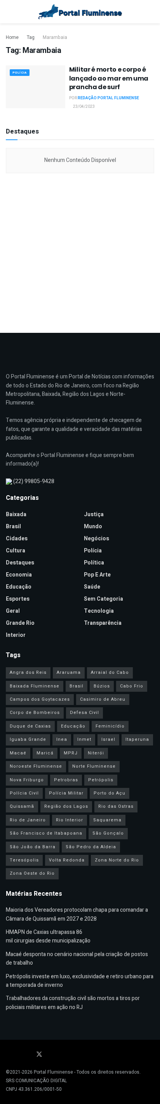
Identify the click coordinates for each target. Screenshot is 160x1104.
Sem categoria (103, 599)
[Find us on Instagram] (28, 1054)
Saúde (92, 587)
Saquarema (107, 820)
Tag (31, 37)
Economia (19, 575)
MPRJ (71, 753)
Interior (16, 635)
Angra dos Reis (28, 672)
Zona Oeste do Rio (32, 873)
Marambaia (55, 37)
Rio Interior (69, 820)
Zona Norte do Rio (117, 860)
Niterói (96, 753)
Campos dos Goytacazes (40, 699)
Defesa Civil (84, 712)
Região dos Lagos (66, 806)
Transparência (103, 623)
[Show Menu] (9, 11)
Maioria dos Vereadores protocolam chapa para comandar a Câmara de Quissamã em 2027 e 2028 (77, 914)
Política (94, 563)
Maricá (45, 753)
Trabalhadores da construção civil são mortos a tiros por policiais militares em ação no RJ (73, 1002)
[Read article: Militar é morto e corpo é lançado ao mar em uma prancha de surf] (35, 86)
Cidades (17, 538)
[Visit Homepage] (80, 11)
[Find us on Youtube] (18, 1054)
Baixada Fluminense (34, 686)
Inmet (84, 739)
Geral (13, 611)
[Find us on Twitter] (39, 1054)
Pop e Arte (97, 575)
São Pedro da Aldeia (91, 847)
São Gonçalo (108, 833)
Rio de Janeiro (28, 820)
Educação (18, 587)
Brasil (13, 526)
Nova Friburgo (27, 780)
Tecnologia (99, 611)
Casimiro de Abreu (102, 699)
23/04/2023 (83, 106)
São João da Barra (33, 847)
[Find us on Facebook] (8, 1054)
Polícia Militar (66, 793)
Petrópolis (100, 780)
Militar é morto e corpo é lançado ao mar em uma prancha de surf (108, 78)
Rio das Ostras (116, 806)
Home (12, 37)
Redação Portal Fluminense (108, 98)
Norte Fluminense (94, 766)
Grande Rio (20, 623)
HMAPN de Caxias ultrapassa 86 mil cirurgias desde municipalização (48, 936)
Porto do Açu (109, 793)
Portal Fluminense (53, 1072)
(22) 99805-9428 (33, 481)
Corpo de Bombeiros (35, 712)
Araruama (69, 672)
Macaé (18, 753)
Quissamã (22, 806)
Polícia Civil (24, 793)
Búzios (102, 686)
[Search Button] (151, 11)
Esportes (18, 599)
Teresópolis (24, 860)
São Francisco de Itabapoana (46, 833)
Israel (108, 739)
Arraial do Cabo (110, 672)
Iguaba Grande (28, 739)
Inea (61, 739)
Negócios (96, 538)
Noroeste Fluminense (36, 766)
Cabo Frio (131, 686)
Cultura (15, 551)
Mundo (93, 526)
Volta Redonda (67, 860)
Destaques (20, 563)
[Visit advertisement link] (80, 251)
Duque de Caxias (30, 726)
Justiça (94, 514)
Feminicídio (110, 726)
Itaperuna (137, 739)
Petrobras (66, 780)
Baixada (16, 514)
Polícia (19, 72)
